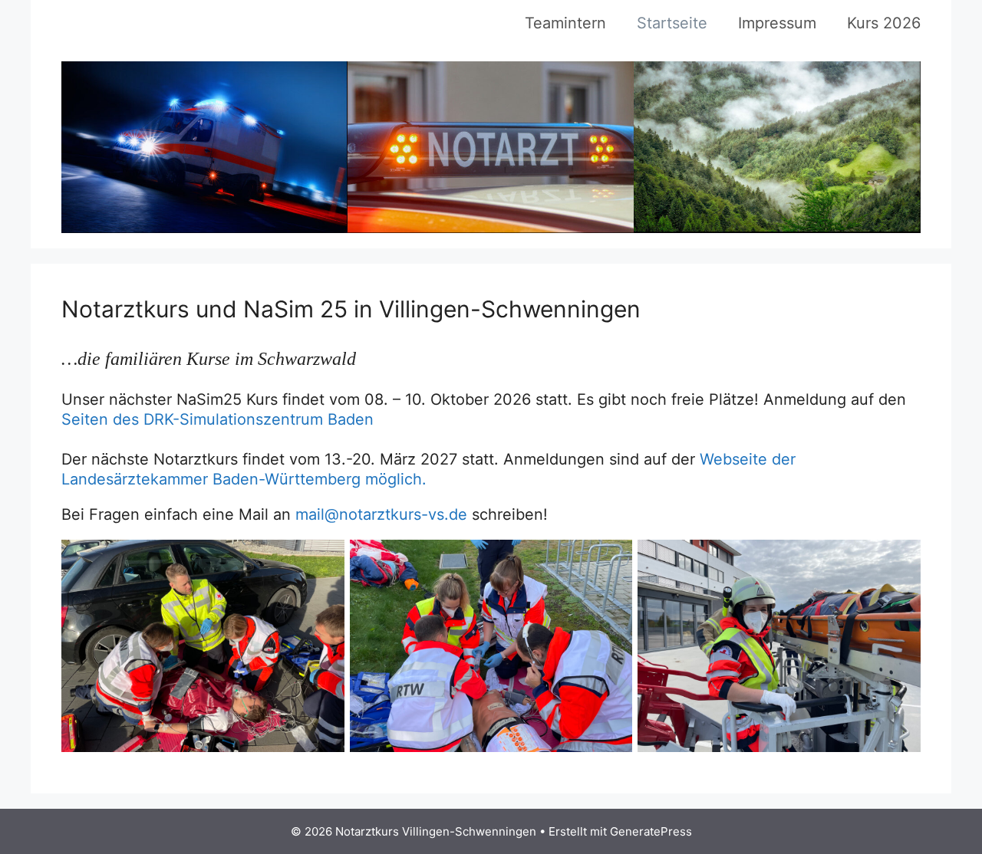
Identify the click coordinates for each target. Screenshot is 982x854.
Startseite (672, 23)
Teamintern (565, 23)
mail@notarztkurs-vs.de (381, 514)
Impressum (777, 23)
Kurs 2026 (884, 23)
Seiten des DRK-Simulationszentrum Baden (217, 419)
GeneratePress (651, 831)
